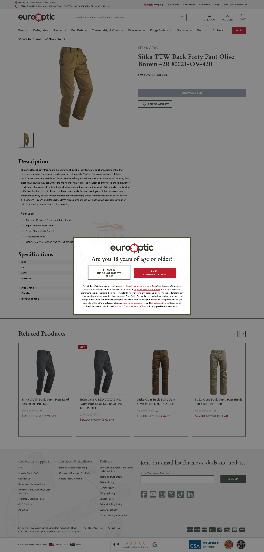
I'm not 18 (109, 273)
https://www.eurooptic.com (138, 286)
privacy (124, 303)
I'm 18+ (155, 273)
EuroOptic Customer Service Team (130, 306)
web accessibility (137, 303)
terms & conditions (159, 303)
